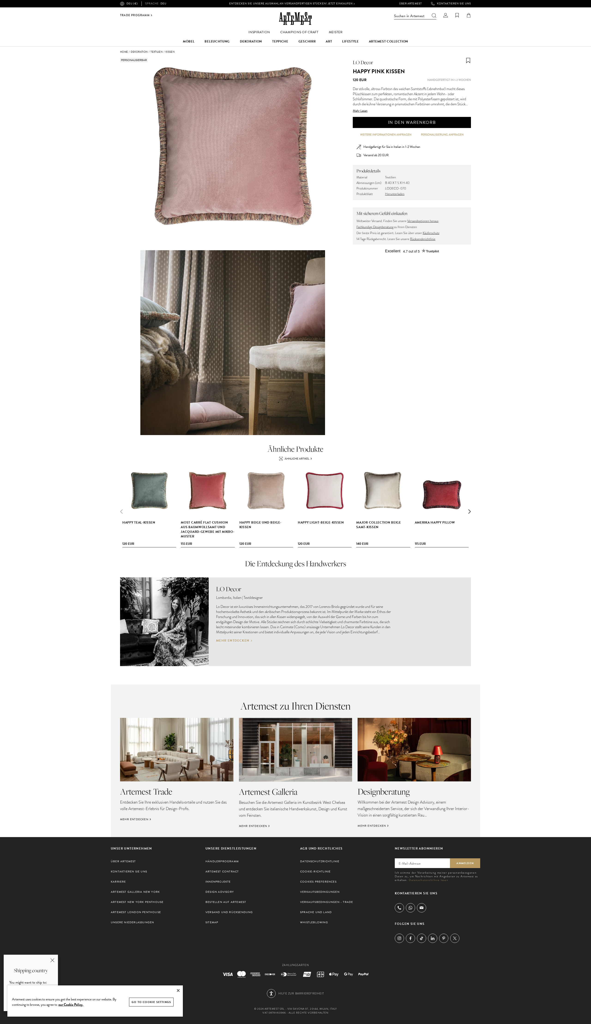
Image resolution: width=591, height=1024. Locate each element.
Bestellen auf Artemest (225, 902)
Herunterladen (394, 194)
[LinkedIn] (432, 938)
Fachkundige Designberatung (374, 227)
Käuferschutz (431, 233)
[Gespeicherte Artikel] (457, 15)
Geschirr (307, 41)
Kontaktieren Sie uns (454, 4)
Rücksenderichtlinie (422, 239)
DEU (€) (132, 4)
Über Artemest (410, 4)
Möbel (189, 41)
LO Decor (363, 62)
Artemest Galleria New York (135, 892)
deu (155, 4)
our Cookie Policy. (70, 1004)
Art (329, 41)
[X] (454, 938)
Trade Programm (135, 15)
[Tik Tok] (421, 938)
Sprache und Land (316, 912)
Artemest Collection (388, 41)
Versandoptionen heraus (422, 221)
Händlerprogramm (222, 861)
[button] (469, 511)
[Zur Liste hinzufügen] (468, 60)
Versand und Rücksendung (229, 912)
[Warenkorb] (468, 15)
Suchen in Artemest (409, 16)
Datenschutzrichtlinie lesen (428, 880)
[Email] (421, 908)
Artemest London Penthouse (136, 912)
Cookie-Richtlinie (315, 871)
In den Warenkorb (412, 122)
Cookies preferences (318, 882)
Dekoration (251, 41)
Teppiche (280, 41)
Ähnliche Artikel (297, 458)
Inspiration (259, 32)
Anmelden (465, 863)
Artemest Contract (222, 871)
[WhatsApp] (410, 907)
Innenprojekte (218, 882)
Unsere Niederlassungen (132, 922)
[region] (95, 1001)
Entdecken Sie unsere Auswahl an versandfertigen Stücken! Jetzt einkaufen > (292, 4)
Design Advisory (219, 892)
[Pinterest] (443, 938)
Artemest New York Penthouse (137, 902)
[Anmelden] (445, 15)
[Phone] (399, 907)
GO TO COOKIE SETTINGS (151, 1002)
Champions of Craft (299, 32)
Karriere (118, 882)
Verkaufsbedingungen (320, 892)
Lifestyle (350, 41)
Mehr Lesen (360, 111)
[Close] (178, 990)
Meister (336, 32)
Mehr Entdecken (233, 640)
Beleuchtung (217, 41)
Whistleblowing (314, 922)
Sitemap (211, 922)
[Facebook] (410, 938)
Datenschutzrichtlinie (319, 861)
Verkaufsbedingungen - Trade (326, 902)
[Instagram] (399, 938)
